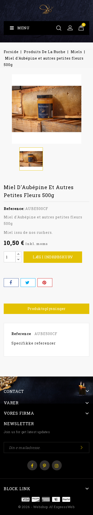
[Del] (11, 282)
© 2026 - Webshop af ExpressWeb (46, 507)
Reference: (14, 208)
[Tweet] (28, 282)
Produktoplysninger (47, 308)
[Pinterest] (45, 282)
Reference (21, 333)
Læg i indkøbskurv (53, 257)
